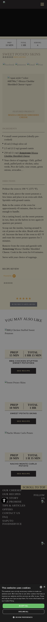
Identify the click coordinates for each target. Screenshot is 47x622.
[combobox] (41, 587)
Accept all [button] (23, 606)
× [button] (44, 587)
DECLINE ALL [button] (23, 612)
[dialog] (23, 603)
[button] (24, 617)
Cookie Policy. (9, 601)
